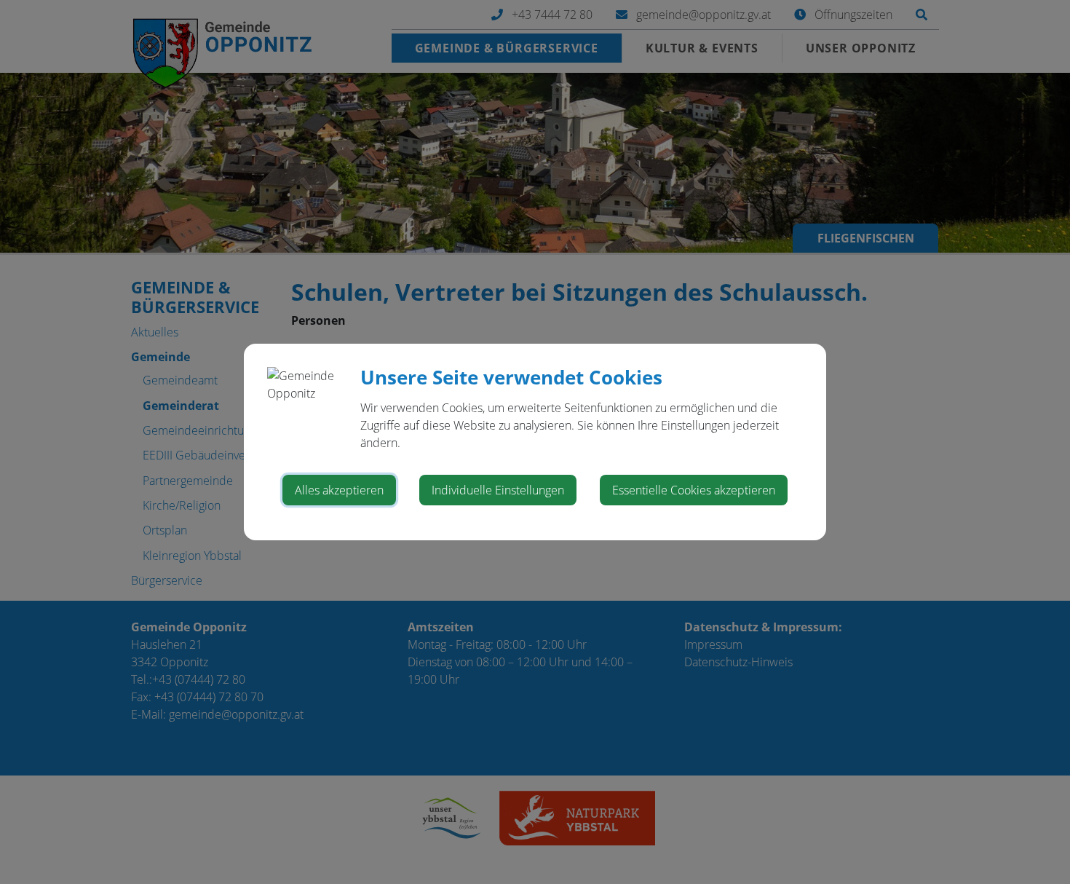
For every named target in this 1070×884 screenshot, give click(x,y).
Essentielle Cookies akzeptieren (693, 490)
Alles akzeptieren (339, 490)
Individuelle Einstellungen (498, 490)
